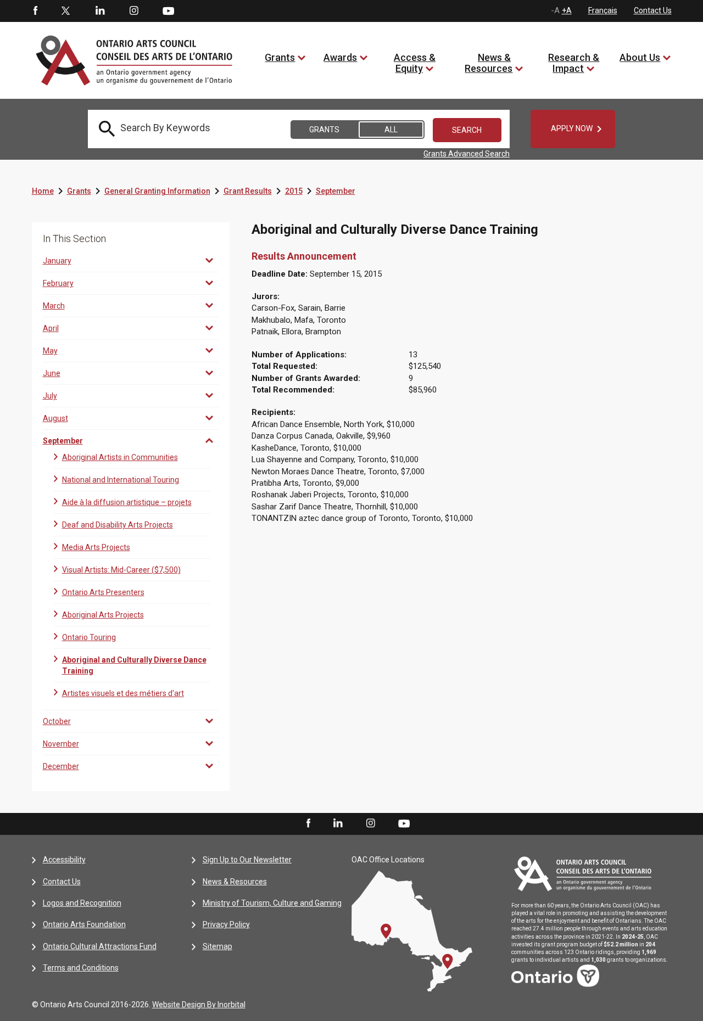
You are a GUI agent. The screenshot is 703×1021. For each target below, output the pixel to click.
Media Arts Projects (96, 547)
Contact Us (653, 10)
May (50, 350)
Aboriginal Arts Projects (103, 614)
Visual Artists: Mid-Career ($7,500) (121, 569)
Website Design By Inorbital (199, 1004)
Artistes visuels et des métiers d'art (123, 693)
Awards (340, 57)
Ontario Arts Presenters (103, 592)
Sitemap (217, 946)
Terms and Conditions (81, 967)
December (61, 766)
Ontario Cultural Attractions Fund (100, 946)
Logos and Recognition (82, 903)
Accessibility (64, 859)
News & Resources (488, 63)
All (391, 129)
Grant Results (248, 191)
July (50, 395)
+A (567, 10)
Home (43, 191)
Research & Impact (573, 63)
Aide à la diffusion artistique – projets (127, 502)
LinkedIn (99, 10)
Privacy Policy (226, 924)
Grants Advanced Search (466, 153)
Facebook (34, 10)
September (335, 191)
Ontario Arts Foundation (84, 924)
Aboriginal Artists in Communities (120, 457)
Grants (280, 57)
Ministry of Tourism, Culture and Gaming (272, 903)
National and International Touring (120, 479)
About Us (640, 57)
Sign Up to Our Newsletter (247, 859)
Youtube (168, 10)
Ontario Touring (89, 637)
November (61, 743)
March (54, 305)
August (55, 418)
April (51, 328)
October (57, 721)
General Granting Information (157, 191)
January (57, 260)
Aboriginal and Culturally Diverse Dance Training (134, 665)
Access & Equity (415, 63)
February (58, 283)
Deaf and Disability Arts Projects (117, 524)
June (51, 373)
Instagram (134, 10)
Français (602, 10)
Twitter (65, 10)
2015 (294, 191)
